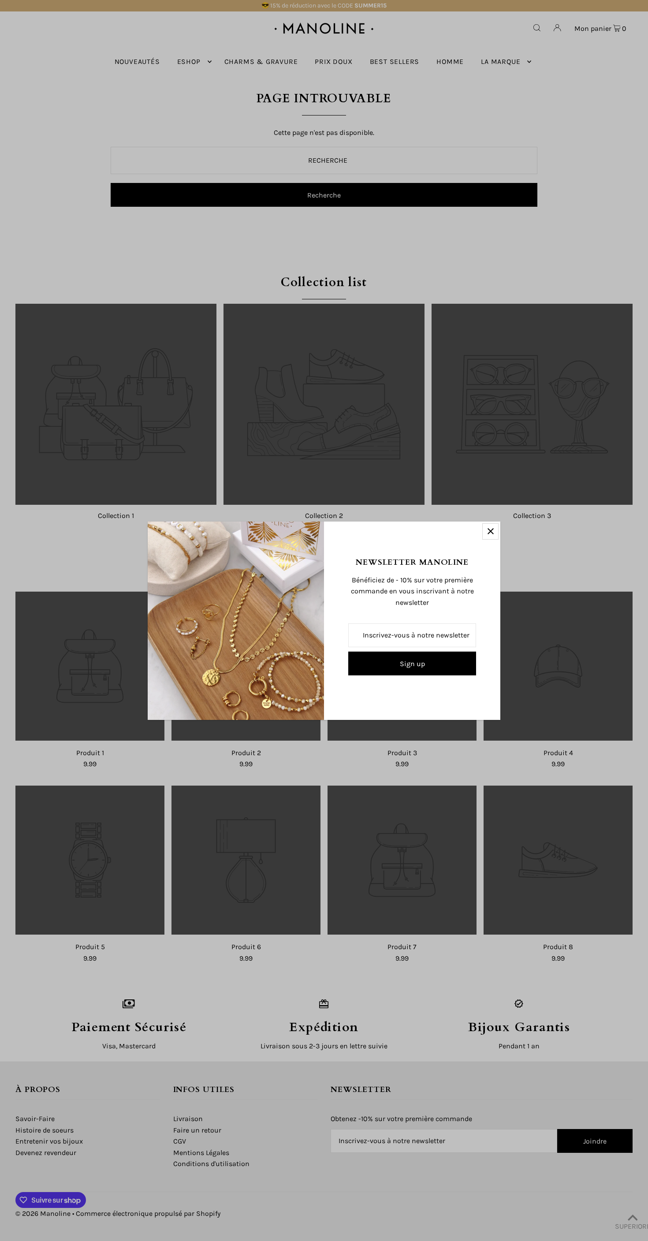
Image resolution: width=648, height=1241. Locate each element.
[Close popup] (490, 531)
